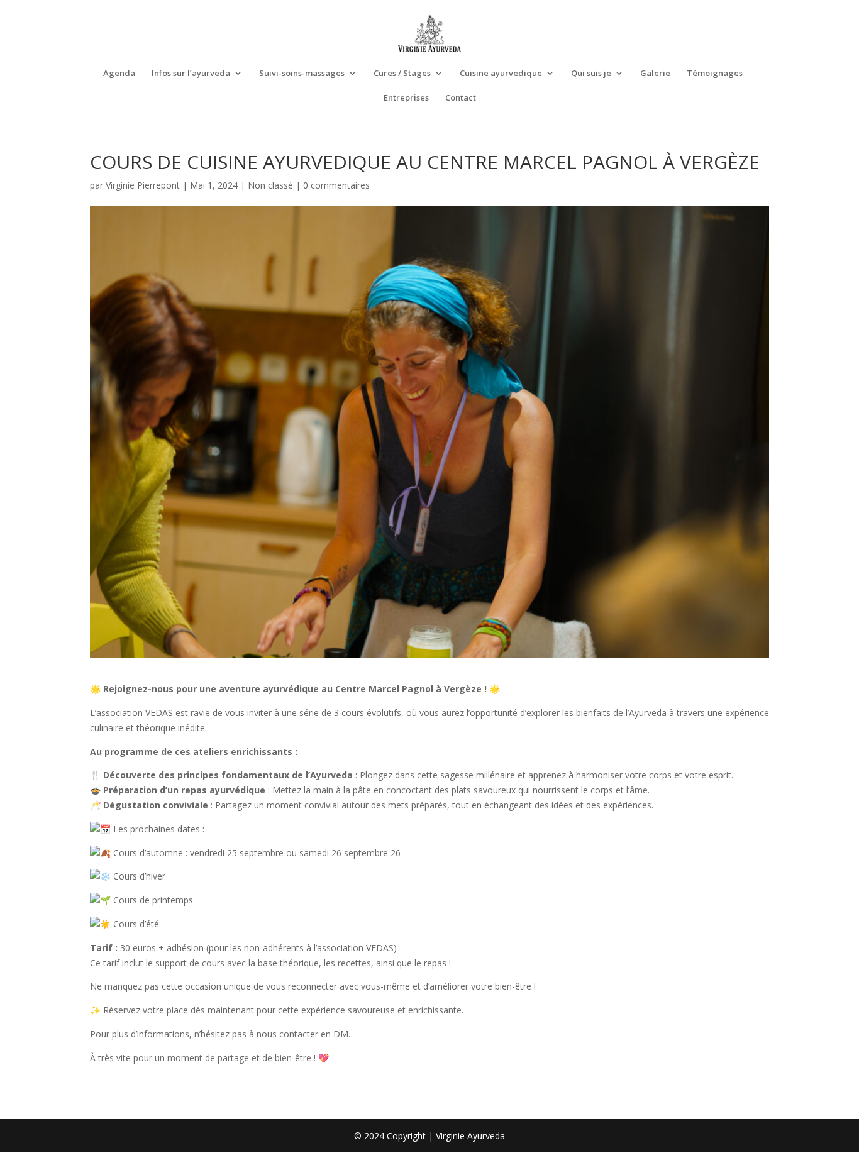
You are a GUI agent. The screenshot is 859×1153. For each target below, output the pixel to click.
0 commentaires (336, 185)
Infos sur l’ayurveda (191, 74)
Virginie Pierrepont (143, 185)
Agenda (119, 74)
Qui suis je (591, 74)
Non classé (270, 185)
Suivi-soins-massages (302, 74)
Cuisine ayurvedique (501, 74)
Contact (460, 98)
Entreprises (406, 98)
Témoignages (715, 74)
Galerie (655, 74)
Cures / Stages (402, 74)
